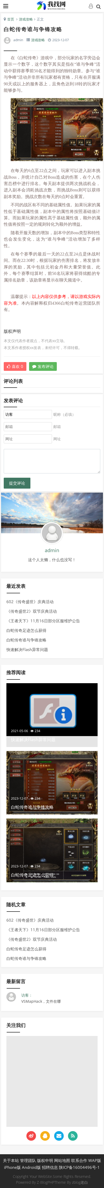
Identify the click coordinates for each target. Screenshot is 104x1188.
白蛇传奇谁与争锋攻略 (26, 640)
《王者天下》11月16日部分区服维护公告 (43, 620)
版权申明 (45, 1160)
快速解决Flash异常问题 (27, 649)
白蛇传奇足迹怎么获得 (26, 630)
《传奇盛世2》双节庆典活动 (31, 611)
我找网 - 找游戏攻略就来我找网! (52, 5)
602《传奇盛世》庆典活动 (30, 601)
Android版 (31, 1167)
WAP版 (94, 1160)
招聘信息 (50, 1167)
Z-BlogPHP (45, 1182)
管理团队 (28, 1160)
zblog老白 (80, 1182)
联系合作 (79, 1160)
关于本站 (11, 1160)
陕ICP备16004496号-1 (79, 1167)
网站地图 (62, 1160)
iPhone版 (12, 1167)
